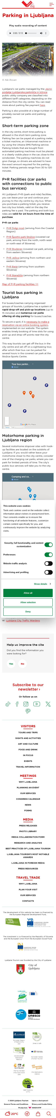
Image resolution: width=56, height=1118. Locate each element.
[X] (48, 704)
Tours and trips (28, 732)
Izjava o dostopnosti (40, 1100)
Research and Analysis (28, 843)
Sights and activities (28, 738)
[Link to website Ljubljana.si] (28, 969)
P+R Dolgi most (15, 228)
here (42, 105)
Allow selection (28, 602)
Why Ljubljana (28, 782)
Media (28, 819)
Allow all (28, 593)
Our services (28, 793)
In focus (28, 755)
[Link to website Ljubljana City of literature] (28, 1014)
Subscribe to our (28, 687)
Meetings (28, 775)
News (28, 805)
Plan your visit (28, 889)
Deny (28, 611)
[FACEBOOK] (17, 704)
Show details (40, 584)
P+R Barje (12, 266)
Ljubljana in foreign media (28, 863)
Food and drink (28, 749)
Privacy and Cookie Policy (42, 1104)
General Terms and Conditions (16, 1104)
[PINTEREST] (28, 711)
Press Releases (28, 825)
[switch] (49, 554)
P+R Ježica (12, 257)
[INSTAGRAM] (26, 704)
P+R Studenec (14, 249)
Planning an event (28, 787)
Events (28, 761)
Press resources (28, 868)
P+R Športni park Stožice (20, 237)
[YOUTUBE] (37, 704)
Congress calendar (28, 799)
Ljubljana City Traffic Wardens (23, 620)
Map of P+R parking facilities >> (20, 284)
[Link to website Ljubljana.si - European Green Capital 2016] (28, 996)
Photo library (28, 831)
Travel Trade (28, 877)
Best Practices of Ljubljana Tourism (28, 848)
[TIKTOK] (8, 704)
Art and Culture (28, 744)
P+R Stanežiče (14, 275)
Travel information (28, 767)
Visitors (28, 726)
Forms (28, 810)
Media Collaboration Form (28, 837)
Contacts (28, 901)
